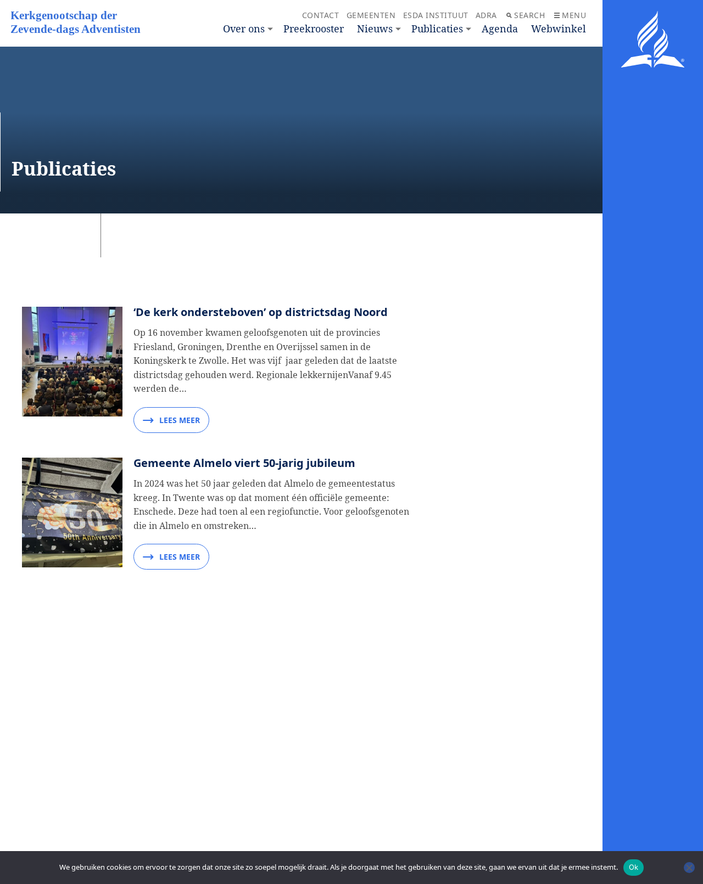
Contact (320, 15)
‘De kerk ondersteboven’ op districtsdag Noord (260, 312)
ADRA (486, 15)
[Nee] (689, 867)
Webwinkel (558, 28)
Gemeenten (371, 15)
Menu (574, 15)
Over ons (244, 28)
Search (529, 15)
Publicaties (437, 28)
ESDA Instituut (435, 15)
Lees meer (179, 420)
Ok (634, 867)
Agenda (500, 28)
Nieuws (375, 28)
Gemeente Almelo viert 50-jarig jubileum (244, 462)
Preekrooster (313, 28)
